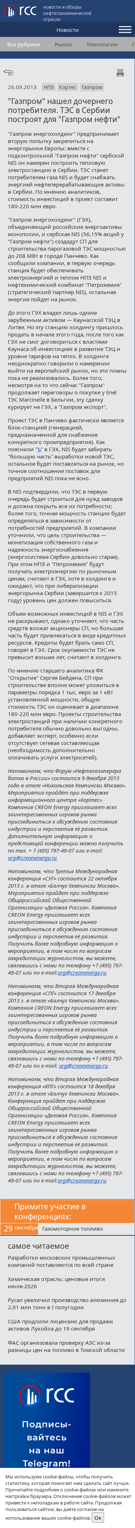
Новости (68, 29)
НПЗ (49, 87)
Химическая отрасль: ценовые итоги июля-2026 (56, 1282)
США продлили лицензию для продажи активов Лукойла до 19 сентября (60, 1325)
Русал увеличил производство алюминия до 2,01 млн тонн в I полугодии (67, 1303)
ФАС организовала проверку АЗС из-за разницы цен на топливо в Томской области (66, 1346)
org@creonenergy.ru (32, 857)
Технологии (102, 44)
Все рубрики (23, 44)
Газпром (92, 87)
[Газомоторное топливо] (86, 1229)
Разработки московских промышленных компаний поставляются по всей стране (61, 1261)
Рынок (63, 44)
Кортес (67, 87)
